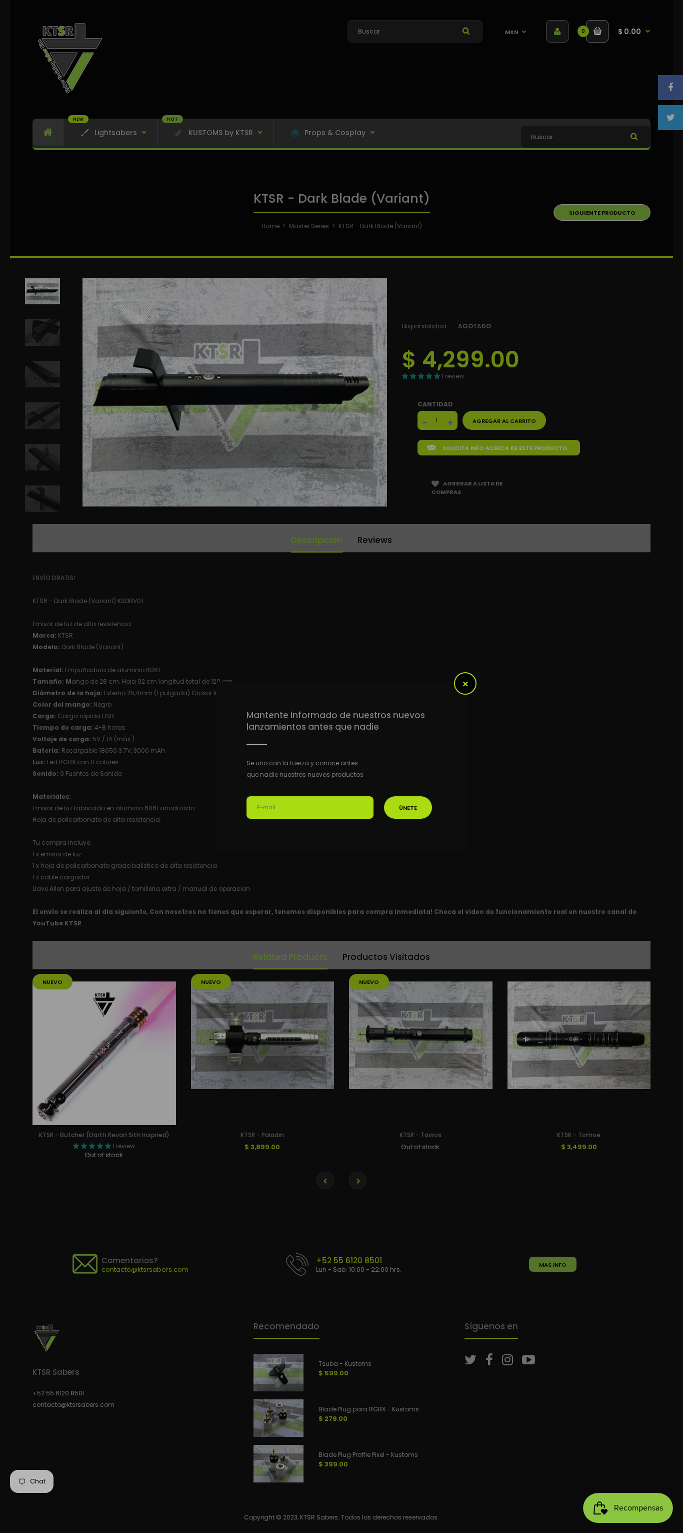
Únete (408, 808)
